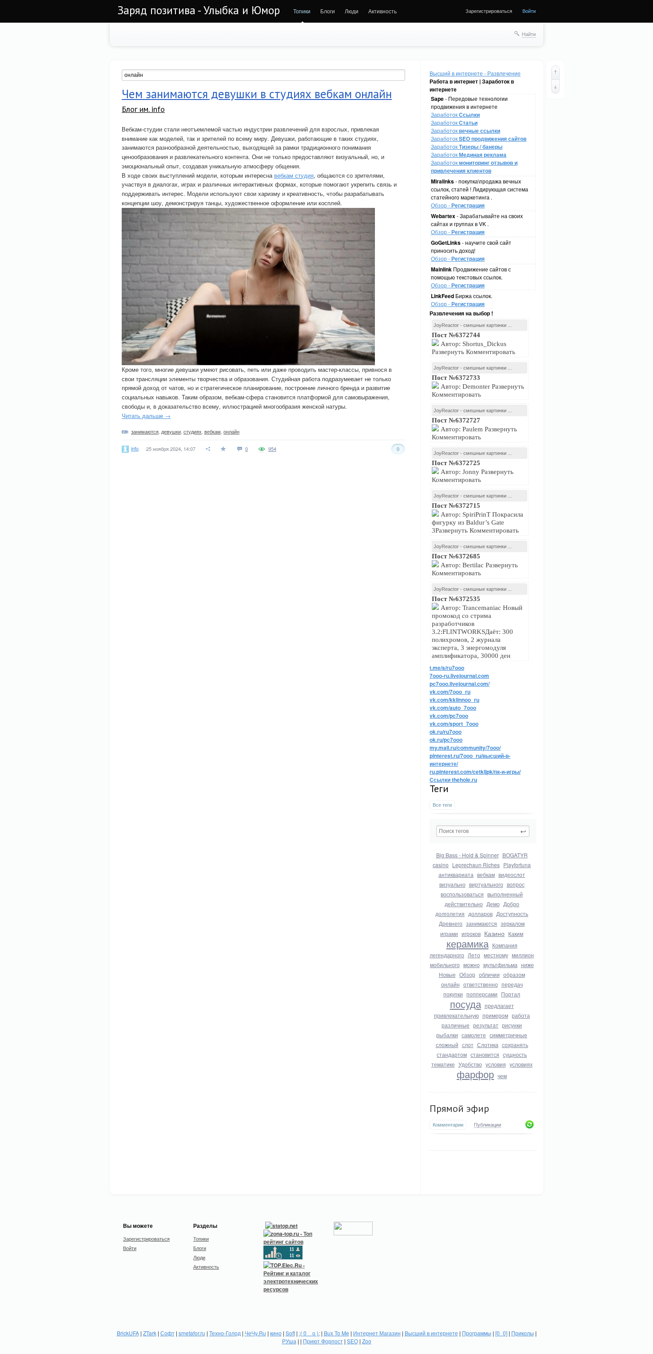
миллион (523, 955)
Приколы (522, 1333)
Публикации (487, 1125)
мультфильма (500, 964)
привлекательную (456, 1015)
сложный (447, 1044)
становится (484, 1054)
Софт (167, 1333)
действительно (464, 904)
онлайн (450, 984)
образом (514, 974)
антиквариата (456, 874)
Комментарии (448, 1124)
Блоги (327, 11)
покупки (453, 994)
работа (521, 1015)
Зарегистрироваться (489, 10)
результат (485, 1025)
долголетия (450, 913)
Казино (494, 933)
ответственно (480, 984)
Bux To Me (336, 1333)
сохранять (515, 1044)
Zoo (366, 1341)
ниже (527, 964)
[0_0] (501, 1333)
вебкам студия (294, 175)
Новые (447, 974)
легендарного (447, 955)
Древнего (450, 923)
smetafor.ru (192, 1333)
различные (456, 1025)
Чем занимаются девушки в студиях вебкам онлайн (257, 93)
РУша (289, 1341)
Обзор (467, 974)
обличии (489, 974)
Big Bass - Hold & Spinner (467, 855)
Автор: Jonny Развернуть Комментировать (473, 471)
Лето (474, 955)
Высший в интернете (431, 1333)
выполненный (505, 894)
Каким (515, 933)
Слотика (487, 1044)
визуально (452, 884)
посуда (465, 1004)
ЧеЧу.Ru (255, 1333)
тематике (443, 1064)
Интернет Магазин (377, 1333)
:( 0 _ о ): (309, 1333)
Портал (510, 994)
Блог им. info (143, 109)
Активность (382, 11)
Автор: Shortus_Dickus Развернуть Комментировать (474, 343)
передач (512, 984)
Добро (511, 904)
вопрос (516, 884)
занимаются (481, 923)
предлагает (499, 1005)
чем (502, 1075)
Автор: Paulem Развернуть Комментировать (474, 429)
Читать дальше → (146, 415)
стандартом (452, 1054)
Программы (476, 1333)
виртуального (486, 884)
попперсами (482, 994)
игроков (471, 933)
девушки (171, 431)
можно (471, 964)
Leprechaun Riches (476, 864)
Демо (493, 904)
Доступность (512, 913)
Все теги (442, 805)
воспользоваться (462, 894)
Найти (529, 33)
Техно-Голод (225, 1333)
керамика (467, 943)
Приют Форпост (323, 1341)
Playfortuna (517, 864)
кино (276, 1333)
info (135, 448)
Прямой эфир (459, 1108)
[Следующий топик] (555, 87)
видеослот (511, 874)
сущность (515, 1054)
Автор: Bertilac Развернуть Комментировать (475, 565)
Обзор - (458, 205)
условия (496, 1064)
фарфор (475, 1074)
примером (495, 1015)
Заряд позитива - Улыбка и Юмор (199, 10)
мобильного (445, 964)
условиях (521, 1064)
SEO (352, 1341)
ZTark (149, 1333)
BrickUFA (128, 1333)
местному (496, 955)
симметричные (508, 1035)
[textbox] (483, 831)
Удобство (470, 1064)
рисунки (512, 1025)
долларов (480, 913)
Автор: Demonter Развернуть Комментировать (478, 386)
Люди (351, 11)
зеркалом (513, 923)
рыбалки (447, 1035)
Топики (302, 11)
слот (468, 1044)
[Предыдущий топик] (555, 72)
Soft (290, 1333)
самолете (474, 1035)
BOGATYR (515, 855)
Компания (505, 945)
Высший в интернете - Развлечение (475, 73)
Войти (529, 10)
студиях (192, 431)
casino (441, 864)
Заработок (455, 114)
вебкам (486, 874)
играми (449, 933)
